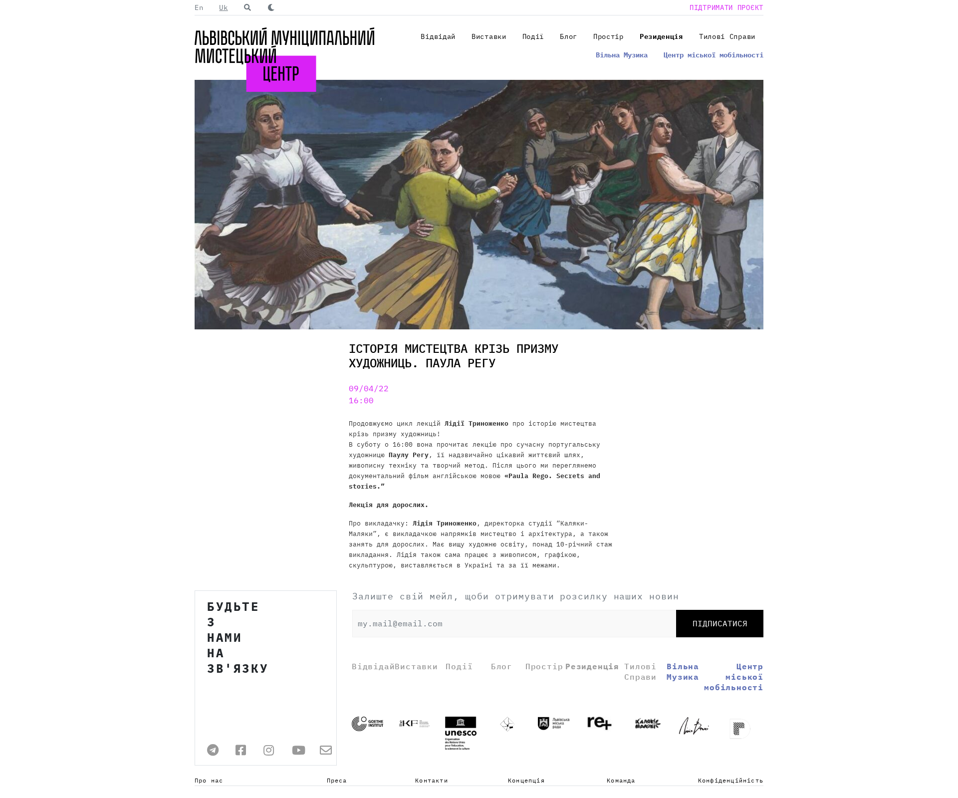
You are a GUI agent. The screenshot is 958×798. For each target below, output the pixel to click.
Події (533, 36)
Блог (568, 36)
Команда (621, 780)
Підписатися (720, 623)
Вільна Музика (622, 54)
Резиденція (661, 36)
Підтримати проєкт (726, 7)
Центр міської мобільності (713, 54)
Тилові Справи (727, 36)
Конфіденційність (730, 780)
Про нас (209, 780)
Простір (608, 36)
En (199, 7)
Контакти (431, 780)
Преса (337, 780)
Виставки (489, 36)
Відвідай (438, 36)
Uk (223, 7)
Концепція (526, 780)
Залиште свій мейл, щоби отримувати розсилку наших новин (515, 596)
